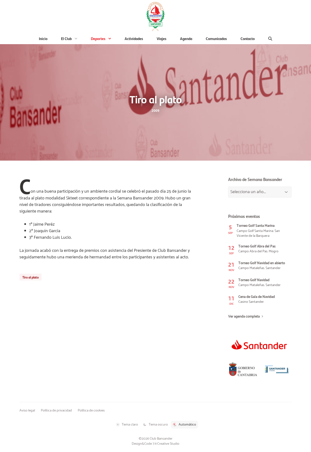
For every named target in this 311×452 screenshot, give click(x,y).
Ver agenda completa (244, 317)
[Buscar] (270, 38)
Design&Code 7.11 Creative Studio (155, 444)
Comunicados (216, 38)
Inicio (43, 38)
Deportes (98, 38)
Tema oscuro (158, 424)
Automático (187, 424)
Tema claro (130, 424)
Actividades (134, 38)
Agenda (186, 38)
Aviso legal (27, 410)
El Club (66, 38)
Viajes (161, 38)
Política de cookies (91, 410)
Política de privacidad (56, 410)
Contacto (248, 38)
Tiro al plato (30, 277)
